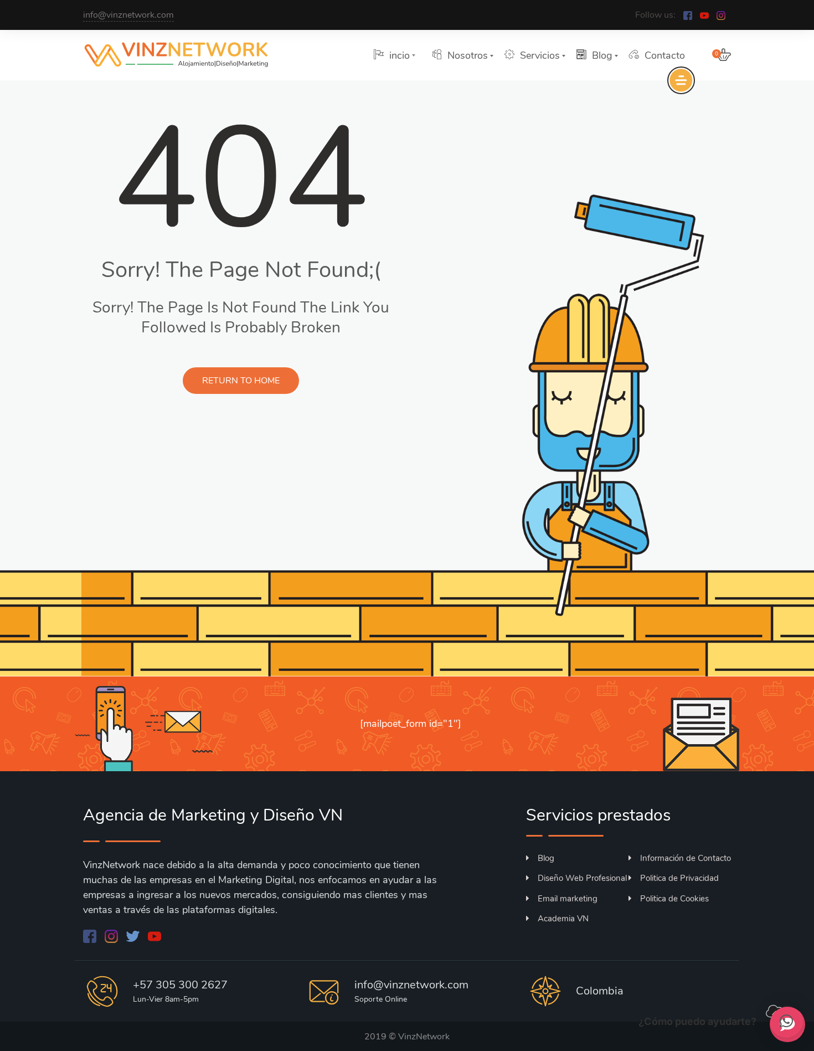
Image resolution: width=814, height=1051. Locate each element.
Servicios (540, 55)
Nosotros (467, 55)
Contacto (665, 55)
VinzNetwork (424, 1037)
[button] (786, 1021)
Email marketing (567, 898)
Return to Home (241, 381)
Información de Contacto (685, 858)
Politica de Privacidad (679, 878)
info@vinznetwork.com (128, 15)
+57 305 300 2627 (180, 984)
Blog (602, 55)
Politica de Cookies (674, 898)
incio (399, 55)
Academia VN (563, 918)
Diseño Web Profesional (582, 878)
